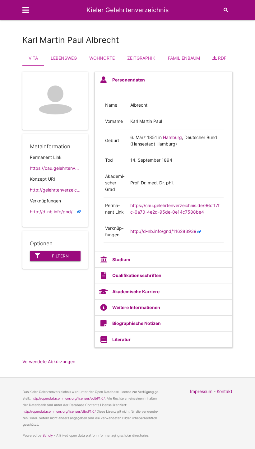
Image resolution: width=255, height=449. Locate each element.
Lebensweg (64, 58)
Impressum (201, 391)
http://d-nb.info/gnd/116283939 (55, 211)
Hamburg (172, 137)
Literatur (121, 339)
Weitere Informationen (136, 307)
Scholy (48, 435)
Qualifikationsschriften (136, 275)
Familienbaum (184, 58)
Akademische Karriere (136, 291)
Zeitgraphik (141, 58)
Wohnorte (102, 58)
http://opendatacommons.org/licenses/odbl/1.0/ (68, 398)
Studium (121, 259)
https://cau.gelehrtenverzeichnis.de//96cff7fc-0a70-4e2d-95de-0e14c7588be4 (55, 168)
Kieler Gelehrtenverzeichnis (127, 10)
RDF (221, 58)
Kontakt (224, 391)
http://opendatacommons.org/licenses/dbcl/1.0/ (59, 412)
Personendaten (128, 79)
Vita (33, 58)
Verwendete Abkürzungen (48, 361)
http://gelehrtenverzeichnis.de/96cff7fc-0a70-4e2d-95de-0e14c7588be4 (55, 189)
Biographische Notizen (136, 323)
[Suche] (226, 10)
